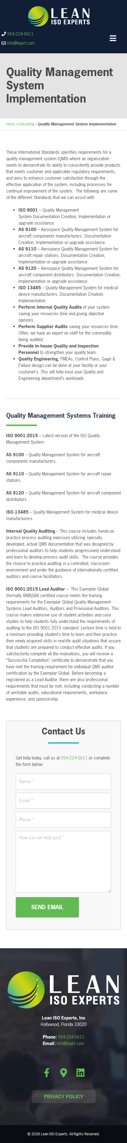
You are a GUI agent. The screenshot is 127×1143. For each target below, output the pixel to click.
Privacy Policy (63, 1096)
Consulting (26, 124)
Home (10, 124)
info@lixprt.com (21, 43)
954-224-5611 (20, 34)
